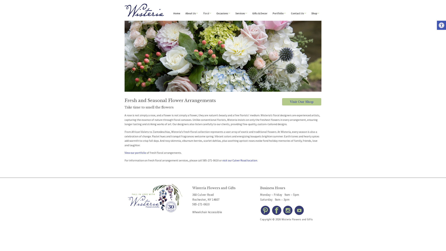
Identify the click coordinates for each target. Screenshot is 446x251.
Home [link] (176, 13)
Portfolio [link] (278, 13)
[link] (441, 25)
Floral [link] (206, 13)
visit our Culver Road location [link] (239, 160)
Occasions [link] (222, 13)
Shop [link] (314, 13)
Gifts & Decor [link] (259, 13)
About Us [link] (190, 13)
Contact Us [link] (297, 13)
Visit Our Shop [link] (302, 102)
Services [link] (240, 13)
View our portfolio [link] (135, 152)
